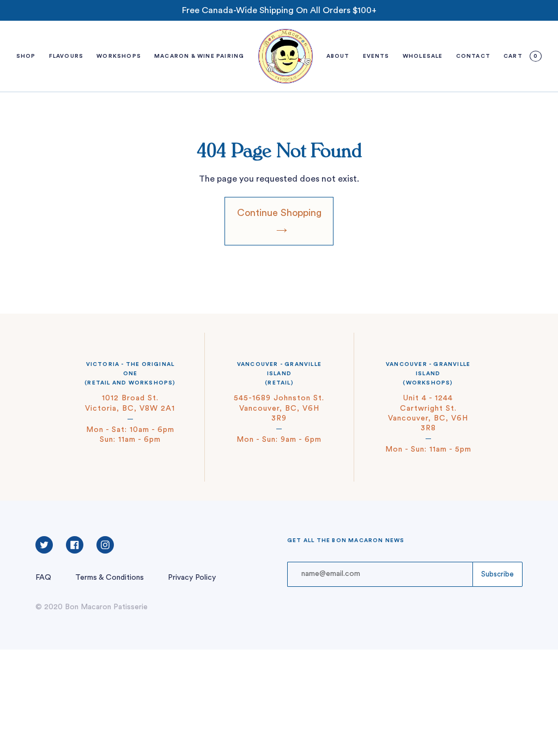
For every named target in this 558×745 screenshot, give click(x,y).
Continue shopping (279, 213)
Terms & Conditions (109, 577)
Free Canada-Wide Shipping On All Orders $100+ (279, 10)
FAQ (43, 577)
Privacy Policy (192, 577)
